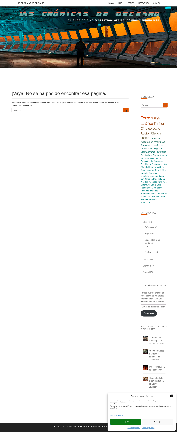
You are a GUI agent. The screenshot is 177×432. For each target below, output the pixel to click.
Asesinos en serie (150, 145)
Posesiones (146, 187)
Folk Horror (146, 164)
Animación (145, 202)
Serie (161, 166)
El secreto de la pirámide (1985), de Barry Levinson (156, 382)
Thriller (159, 123)
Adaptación (147, 141)
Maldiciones (146, 158)
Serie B (157, 169)
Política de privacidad (134, 428)
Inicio (111, 3)
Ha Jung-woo (160, 181)
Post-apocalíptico (159, 164)
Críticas (148, 227)
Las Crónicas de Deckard (30, 3)
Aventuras (159, 141)
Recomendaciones (149, 190)
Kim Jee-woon (147, 181)
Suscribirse (149, 313)
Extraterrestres (147, 175)
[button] (172, 396)
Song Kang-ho (147, 169)
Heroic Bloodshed (149, 199)
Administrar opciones (116, 415)
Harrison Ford (158, 196)
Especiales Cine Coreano (152, 241)
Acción (146, 133)
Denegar (157, 422)
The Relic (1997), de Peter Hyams (157, 368)
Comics (156, 3)
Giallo (153, 184)
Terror (146, 118)
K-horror (163, 155)
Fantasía (144, 161)
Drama (151, 151)
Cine (120, 3)
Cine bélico (157, 187)
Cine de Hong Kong (150, 166)
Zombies (149, 178)
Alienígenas (146, 193)
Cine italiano (159, 178)
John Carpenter (156, 161)
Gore (159, 184)
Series (131, 3)
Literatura (143, 3)
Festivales (161, 151)
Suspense (155, 138)
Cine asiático (150, 120)
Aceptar (125, 422)
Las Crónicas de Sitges (152, 146)
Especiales (150, 233)
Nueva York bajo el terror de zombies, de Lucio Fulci (156, 355)
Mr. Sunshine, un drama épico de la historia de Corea (157, 340)
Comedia (156, 158)
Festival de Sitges (150, 155)
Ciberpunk (145, 184)
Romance (152, 172)
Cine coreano (150, 128)
